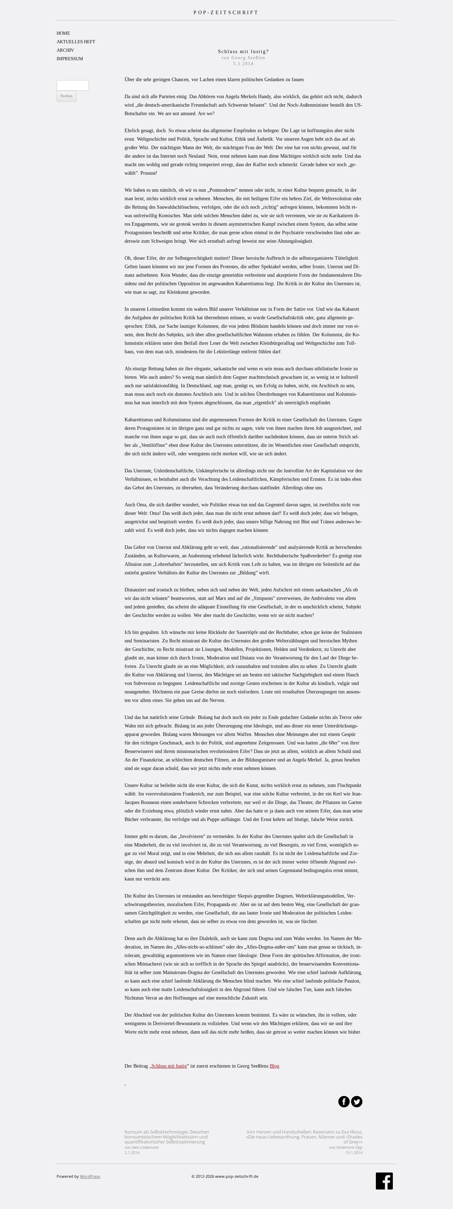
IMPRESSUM (70, 58)
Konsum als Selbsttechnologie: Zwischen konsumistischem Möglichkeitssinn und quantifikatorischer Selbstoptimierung (167, 1142)
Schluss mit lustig (169, 1066)
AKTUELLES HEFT (76, 41)
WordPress (90, 1176)
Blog (274, 1066)
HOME (63, 33)
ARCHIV (65, 50)
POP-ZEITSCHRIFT (226, 12)
